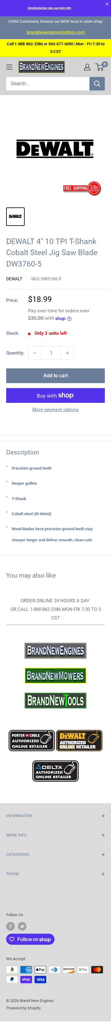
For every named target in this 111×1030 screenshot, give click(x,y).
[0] (100, 67)
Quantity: (15, 353)
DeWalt (14, 278)
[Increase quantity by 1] (67, 353)
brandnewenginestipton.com (56, 32)
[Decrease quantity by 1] (34, 353)
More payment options (55, 409)
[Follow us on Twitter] (22, 926)
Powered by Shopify (23, 1008)
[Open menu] (9, 67)
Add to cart (55, 376)
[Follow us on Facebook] (10, 926)
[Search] (97, 83)
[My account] (87, 67)
